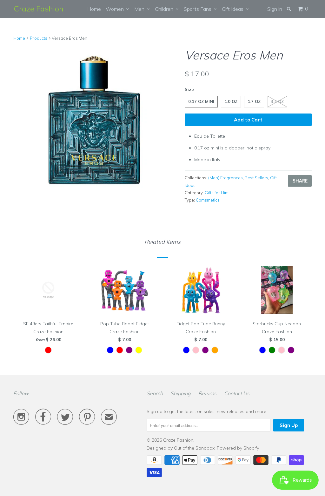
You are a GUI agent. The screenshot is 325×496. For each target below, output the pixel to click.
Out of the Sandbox (194, 448)
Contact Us (236, 393)
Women (116, 9)
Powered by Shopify (238, 448)
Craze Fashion (38, 8)
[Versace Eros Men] (95, 126)
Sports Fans (199, 9)
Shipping (180, 393)
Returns (207, 393)
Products (38, 38)
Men (140, 9)
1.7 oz (254, 101)
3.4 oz (277, 101)
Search (155, 393)
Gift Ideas (234, 9)
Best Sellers (256, 177)
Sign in (274, 9)
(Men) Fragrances (225, 177)
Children (165, 9)
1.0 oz (230, 101)
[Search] (289, 9)
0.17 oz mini (201, 101)
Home (94, 9)
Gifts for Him (217, 192)
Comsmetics (208, 200)
